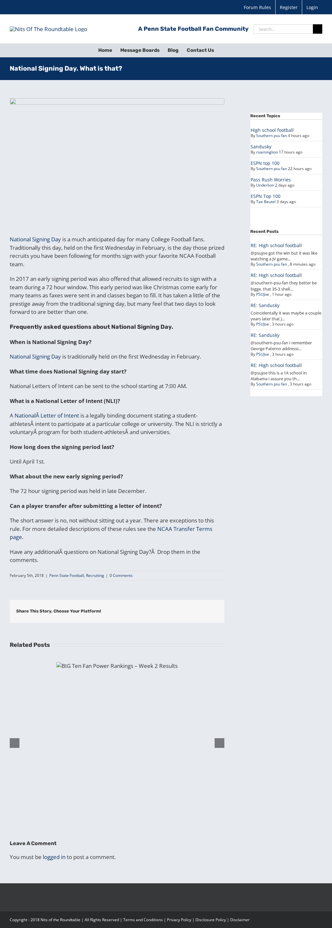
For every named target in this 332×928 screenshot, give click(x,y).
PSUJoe (262, 294)
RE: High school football (276, 245)
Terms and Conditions (143, 919)
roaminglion (267, 152)
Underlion (265, 185)
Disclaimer (240, 919)
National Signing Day (35, 239)
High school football (272, 130)
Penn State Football (66, 575)
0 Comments (121, 575)
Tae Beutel (266, 201)
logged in (54, 857)
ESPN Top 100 (265, 196)
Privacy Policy (179, 919)
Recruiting (95, 575)
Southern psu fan (271, 135)
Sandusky (261, 146)
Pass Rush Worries (271, 180)
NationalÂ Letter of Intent (47, 415)
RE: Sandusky (265, 305)
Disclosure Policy (211, 919)
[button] (224, 50)
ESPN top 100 (265, 163)
